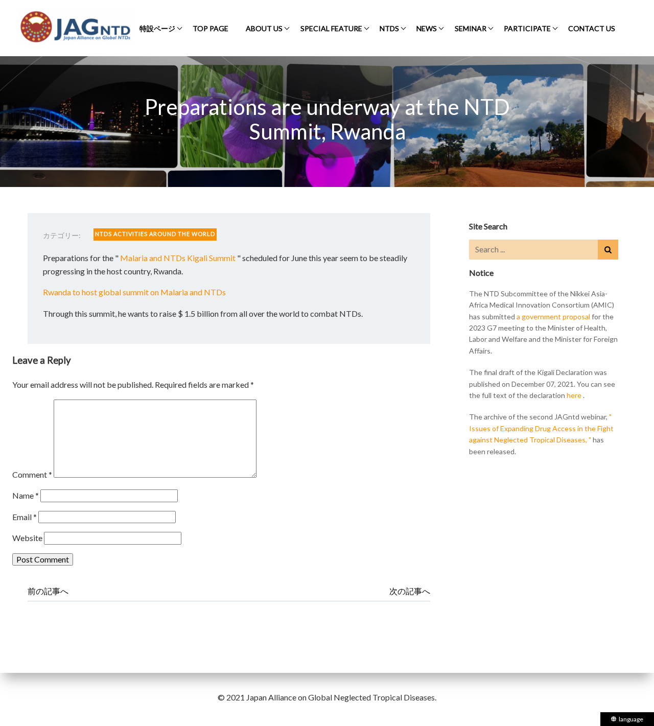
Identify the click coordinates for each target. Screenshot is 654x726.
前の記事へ (48, 591)
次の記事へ (409, 591)
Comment (32, 474)
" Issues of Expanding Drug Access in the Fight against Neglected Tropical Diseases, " (541, 428)
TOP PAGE (210, 28)
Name (25, 495)
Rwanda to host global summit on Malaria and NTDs (134, 292)
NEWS (426, 28)
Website (27, 538)
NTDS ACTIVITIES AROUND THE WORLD (155, 233)
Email (24, 517)
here (574, 395)
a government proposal (553, 316)
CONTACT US (591, 28)
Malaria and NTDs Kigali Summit (178, 258)
